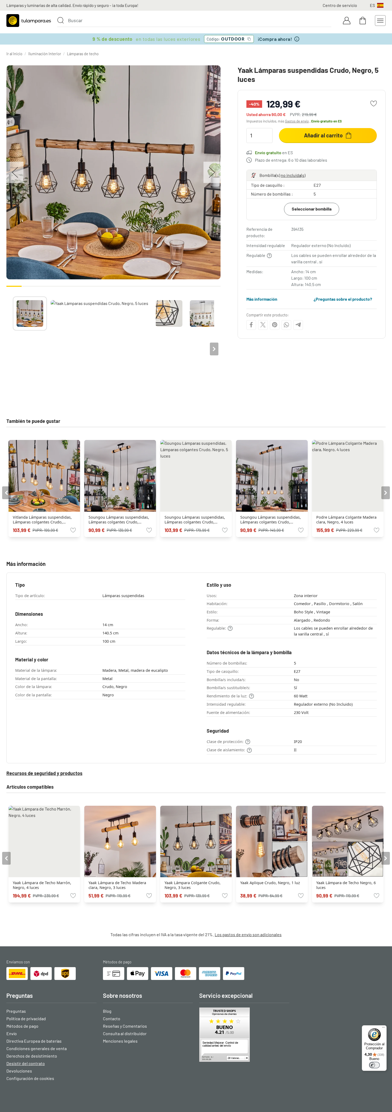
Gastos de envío (297, 121)
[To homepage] (28, 20)
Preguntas (16, 1011)
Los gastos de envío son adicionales (248, 934)
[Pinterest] (274, 324)
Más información (261, 298)
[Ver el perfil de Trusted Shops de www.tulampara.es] (244, 1034)
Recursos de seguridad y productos (44, 773)
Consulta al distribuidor (125, 1033)
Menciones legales (120, 1040)
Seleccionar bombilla (311, 208)
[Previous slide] (13, 349)
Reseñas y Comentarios (125, 1025)
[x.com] (263, 324)
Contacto (111, 1018)
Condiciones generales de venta (36, 1048)
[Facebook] (251, 324)
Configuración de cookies (30, 1078)
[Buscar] (60, 20)
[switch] (374, 1065)
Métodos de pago (22, 1025)
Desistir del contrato (25, 1063)
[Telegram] (298, 324)
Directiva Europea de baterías (34, 1040)
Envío (11, 1033)
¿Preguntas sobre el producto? (343, 298)
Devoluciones (19, 1070)
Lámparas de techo (83, 53)
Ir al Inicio (14, 53)
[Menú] (383, 1028)
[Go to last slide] (6, 492)
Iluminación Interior (44, 53)
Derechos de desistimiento (31, 1055)
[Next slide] (214, 349)
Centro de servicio (340, 5)
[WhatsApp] (286, 324)
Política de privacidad (26, 1018)
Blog (107, 1011)
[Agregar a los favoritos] (373, 103)
